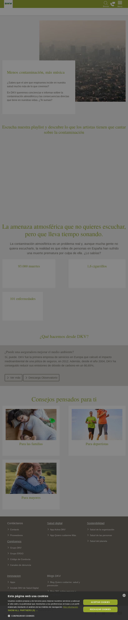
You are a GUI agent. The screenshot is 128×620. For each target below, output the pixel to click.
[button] (44, 610)
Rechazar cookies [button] (100, 609)
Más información (70, 607)
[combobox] (124, 595)
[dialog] (64, 605)
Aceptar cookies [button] (100, 602)
